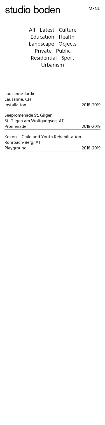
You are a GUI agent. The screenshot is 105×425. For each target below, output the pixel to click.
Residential (44, 58)
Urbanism (52, 65)
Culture (67, 30)
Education (42, 37)
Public (63, 51)
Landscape (41, 44)
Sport (67, 58)
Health (66, 37)
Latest (47, 30)
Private (43, 51)
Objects (67, 44)
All (32, 30)
